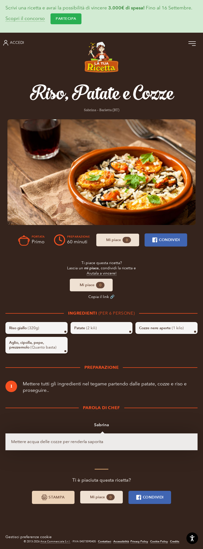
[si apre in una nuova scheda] (101, 172)
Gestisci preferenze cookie (28, 537)
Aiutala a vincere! (102, 273)
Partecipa (66, 19)
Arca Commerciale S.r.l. (55, 541)
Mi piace (117, 240)
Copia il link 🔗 (101, 297)
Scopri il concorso (25, 18)
